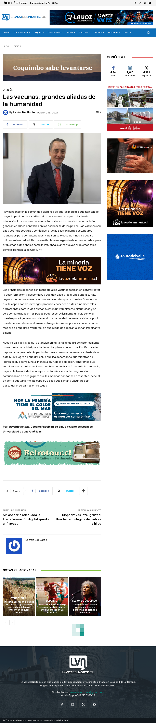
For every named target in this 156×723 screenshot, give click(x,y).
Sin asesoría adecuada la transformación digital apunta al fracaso (26, 519)
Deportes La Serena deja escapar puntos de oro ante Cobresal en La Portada (52, 608)
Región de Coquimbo (84, 601)
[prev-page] (5, 622)
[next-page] (11, 622)
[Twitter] (145, 3)
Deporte (51, 601)
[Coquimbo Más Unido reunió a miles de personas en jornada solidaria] (85, 596)
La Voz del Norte (24, 112)
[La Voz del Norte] (6, 112)
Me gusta (113, 67)
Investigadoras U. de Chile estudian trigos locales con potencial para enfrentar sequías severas (19, 607)
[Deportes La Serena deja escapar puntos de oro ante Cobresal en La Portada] (52, 596)
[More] (83, 491)
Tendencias (18, 598)
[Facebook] (135, 3)
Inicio (6, 46)
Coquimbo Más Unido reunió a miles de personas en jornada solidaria (85, 608)
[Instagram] (140, 3)
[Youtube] (149, 3)
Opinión (16, 46)
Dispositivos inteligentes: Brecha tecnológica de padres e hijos (78, 519)
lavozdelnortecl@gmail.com (87, 692)
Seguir (130, 67)
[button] (148, 32)
